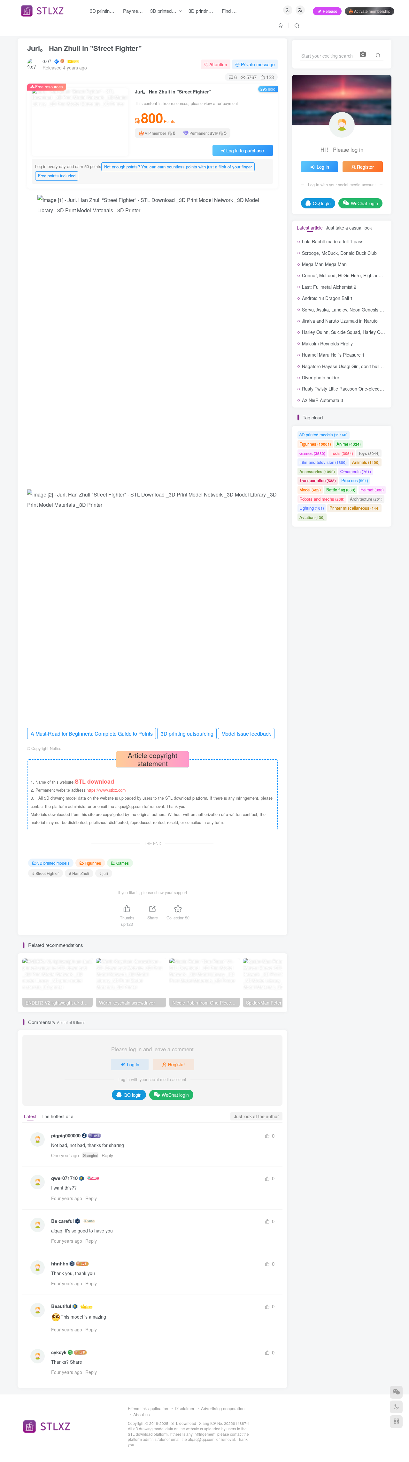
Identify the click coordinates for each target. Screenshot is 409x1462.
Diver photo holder (320, 377)
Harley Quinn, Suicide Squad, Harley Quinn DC (349, 332)
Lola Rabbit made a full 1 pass (332, 241)
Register (176, 1064)
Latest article (310, 227)
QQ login (133, 1095)
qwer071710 (64, 1178)
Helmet (372, 490)
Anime (348, 444)
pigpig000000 (66, 1135)
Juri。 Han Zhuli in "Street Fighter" (84, 48)
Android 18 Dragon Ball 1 (327, 298)
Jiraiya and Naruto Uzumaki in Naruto (340, 321)
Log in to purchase (245, 150)
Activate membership (372, 11)
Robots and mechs (321, 499)
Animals (366, 462)
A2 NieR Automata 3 (322, 400)
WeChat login (175, 1095)
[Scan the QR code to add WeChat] (396, 1392)
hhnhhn (59, 1263)
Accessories (317, 471)
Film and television (323, 462)
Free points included (56, 176)
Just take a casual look (349, 227)
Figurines (93, 863)
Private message (258, 64)
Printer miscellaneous (354, 508)
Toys (369, 453)
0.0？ (47, 61)
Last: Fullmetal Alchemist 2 (329, 287)
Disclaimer (184, 1408)
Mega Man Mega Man (324, 264)
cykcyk (58, 1352)
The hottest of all (58, 1116)
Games (122, 863)
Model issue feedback (246, 733)
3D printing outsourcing (187, 733)
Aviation (312, 517)
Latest (30, 1116)
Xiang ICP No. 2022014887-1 (224, 1423)
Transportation (317, 480)
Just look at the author (256, 1116)
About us (141, 1414)
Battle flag (340, 490)
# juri (103, 873)
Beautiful (61, 1306)
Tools (342, 453)
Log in (133, 1064)
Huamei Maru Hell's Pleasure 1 (333, 354)
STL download (184, 1423)
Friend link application (148, 1408)
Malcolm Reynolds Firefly (327, 343)
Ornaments (355, 471)
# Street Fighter (45, 873)
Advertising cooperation (222, 1408)
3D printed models (53, 863)
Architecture (366, 499)
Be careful (62, 1221)
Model (310, 490)
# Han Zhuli (79, 873)
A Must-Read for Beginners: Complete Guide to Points (92, 733)
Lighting (311, 508)
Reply (107, 1155)
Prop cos (354, 480)
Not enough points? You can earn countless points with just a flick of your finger (178, 167)
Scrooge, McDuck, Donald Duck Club (339, 253)
